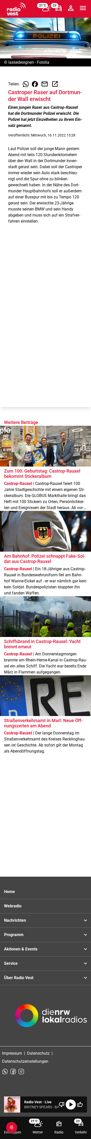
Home (9, 891)
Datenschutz (38, 1053)
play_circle (71, 1104)
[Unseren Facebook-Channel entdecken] (13, 1072)
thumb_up (80, 1104)
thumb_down (62, 1104)
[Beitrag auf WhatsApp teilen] (26, 84)
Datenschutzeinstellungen (25, 1061)
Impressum (12, 1053)
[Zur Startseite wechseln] (16, 9)
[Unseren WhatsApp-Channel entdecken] (5, 1072)
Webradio (12, 906)
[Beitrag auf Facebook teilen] (35, 84)
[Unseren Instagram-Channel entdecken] (21, 1072)
